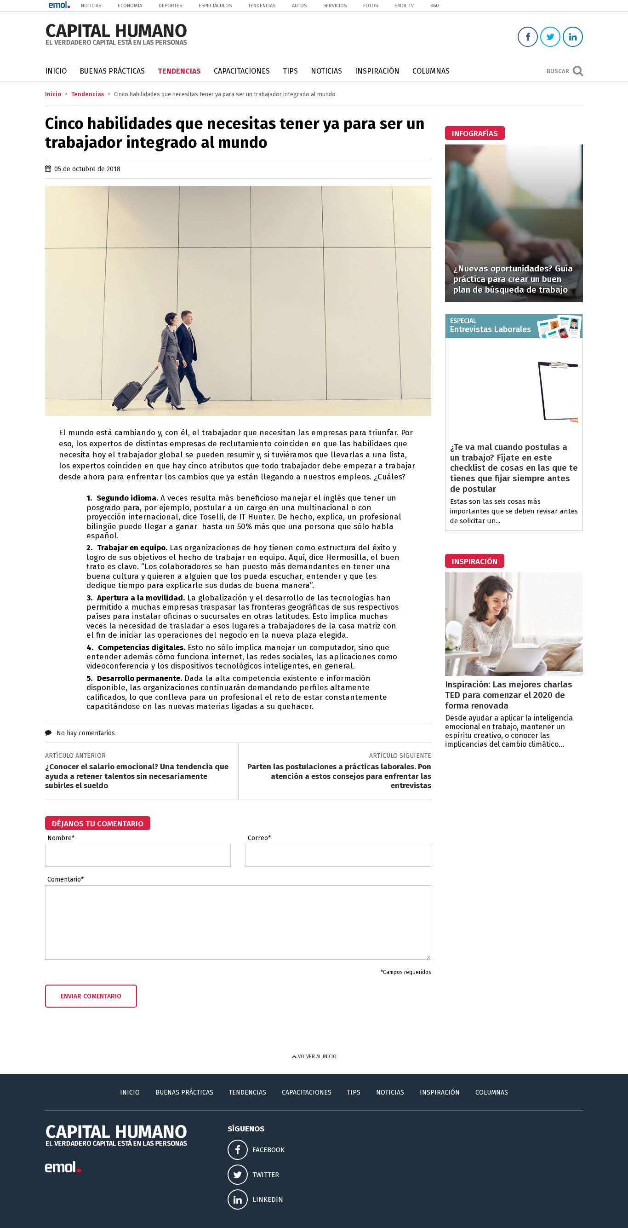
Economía (130, 6)
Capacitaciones (242, 71)
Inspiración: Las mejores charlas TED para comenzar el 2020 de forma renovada (508, 695)
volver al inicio (317, 1057)
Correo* (259, 838)
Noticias (91, 6)
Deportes (170, 6)
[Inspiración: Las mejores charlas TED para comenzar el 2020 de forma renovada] (514, 673)
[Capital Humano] (116, 44)
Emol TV (404, 6)
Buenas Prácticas (112, 71)
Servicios (335, 6)
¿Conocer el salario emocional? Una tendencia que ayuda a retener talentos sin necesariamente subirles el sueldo (136, 776)
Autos (299, 6)
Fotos (370, 6)
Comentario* (65, 879)
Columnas (431, 71)
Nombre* (60, 838)
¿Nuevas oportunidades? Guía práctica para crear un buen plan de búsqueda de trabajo (513, 279)
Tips (290, 71)
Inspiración (377, 71)
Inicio (56, 71)
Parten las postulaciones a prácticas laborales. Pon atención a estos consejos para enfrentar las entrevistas (339, 776)
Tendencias (261, 6)
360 (434, 6)
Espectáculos (215, 6)
